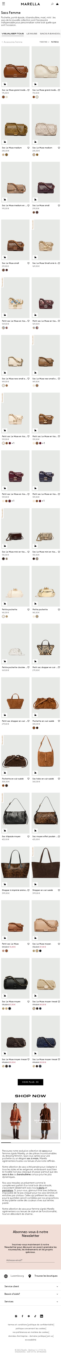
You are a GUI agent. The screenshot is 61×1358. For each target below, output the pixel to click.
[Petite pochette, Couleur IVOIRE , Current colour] (3, 616)
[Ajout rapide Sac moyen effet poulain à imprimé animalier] (35, 831)
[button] (55, 42)
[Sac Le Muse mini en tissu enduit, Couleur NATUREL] (7, 559)
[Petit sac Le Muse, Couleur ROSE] (3, 951)
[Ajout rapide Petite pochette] (4, 604)
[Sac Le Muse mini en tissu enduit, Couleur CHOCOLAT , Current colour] (3, 559)
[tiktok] (35, 1316)
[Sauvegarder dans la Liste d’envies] (28, 91)
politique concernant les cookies (30, 1328)
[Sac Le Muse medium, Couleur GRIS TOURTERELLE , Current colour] (34, 155)
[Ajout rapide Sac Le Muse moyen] (35, 938)
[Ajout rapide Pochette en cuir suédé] (35, 715)
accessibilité (30, 1340)
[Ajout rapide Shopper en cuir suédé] (35, 884)
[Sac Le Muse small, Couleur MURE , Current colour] (37, 212)
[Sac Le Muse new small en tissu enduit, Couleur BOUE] (7, 385)
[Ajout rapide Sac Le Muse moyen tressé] (35, 996)
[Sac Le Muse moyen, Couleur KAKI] (34, 951)
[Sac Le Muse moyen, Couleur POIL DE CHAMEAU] (6, 1008)
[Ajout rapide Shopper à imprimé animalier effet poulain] (4, 884)
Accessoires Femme (13, 42)
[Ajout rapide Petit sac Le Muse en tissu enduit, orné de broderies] (4, 315)
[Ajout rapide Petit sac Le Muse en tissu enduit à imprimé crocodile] (4, 430)
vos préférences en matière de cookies (30, 1332)
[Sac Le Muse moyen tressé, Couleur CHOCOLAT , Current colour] (6, 1066)
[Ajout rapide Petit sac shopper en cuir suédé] (4, 715)
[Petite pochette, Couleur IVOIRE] (34, 616)
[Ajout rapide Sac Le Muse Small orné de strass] (35, 257)
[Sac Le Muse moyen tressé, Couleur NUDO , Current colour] (34, 1008)
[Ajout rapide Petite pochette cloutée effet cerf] (4, 661)
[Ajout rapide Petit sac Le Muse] (4, 938)
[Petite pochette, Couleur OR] (7, 616)
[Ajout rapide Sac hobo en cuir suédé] (35, 773)
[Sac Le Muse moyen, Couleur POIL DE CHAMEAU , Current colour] (37, 951)
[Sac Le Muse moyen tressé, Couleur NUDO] (3, 1066)
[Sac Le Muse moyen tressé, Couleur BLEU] (40, 1008)
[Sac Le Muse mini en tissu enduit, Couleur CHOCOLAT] (34, 559)
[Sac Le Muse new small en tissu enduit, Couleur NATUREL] (34, 385)
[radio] (13, 33)
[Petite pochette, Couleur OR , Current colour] (37, 616)
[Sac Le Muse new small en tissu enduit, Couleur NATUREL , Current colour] (3, 385)
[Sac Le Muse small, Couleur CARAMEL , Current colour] (3, 270)
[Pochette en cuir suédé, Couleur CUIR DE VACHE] (3, 785)
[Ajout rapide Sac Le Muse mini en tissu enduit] (4, 546)
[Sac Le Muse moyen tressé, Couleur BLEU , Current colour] (40, 1066)
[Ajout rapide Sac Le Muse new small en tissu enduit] (4, 373)
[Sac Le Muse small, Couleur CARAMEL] (34, 212)
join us (50, 1336)
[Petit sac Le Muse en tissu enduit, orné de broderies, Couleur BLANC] (34, 328)
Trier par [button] (43, 42)
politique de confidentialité (40, 1325)
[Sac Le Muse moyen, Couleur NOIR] (40, 951)
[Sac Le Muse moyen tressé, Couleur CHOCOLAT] (37, 1008)
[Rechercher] (52, 4)
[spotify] (28, 1316)
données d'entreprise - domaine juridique (27, 1336)
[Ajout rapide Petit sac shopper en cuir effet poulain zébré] (35, 661)
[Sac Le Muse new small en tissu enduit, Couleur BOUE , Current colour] (37, 385)
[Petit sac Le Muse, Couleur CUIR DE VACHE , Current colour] (6, 951)
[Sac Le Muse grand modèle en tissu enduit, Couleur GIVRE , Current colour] (37, 97)
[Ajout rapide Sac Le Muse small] (35, 200)
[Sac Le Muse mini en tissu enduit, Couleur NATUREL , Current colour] (37, 559)
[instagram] (16, 1316)
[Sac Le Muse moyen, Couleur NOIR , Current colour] (10, 1008)
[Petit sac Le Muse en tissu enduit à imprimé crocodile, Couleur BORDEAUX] (10, 443)
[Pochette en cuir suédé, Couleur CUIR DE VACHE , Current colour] (34, 728)
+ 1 (13, 443)
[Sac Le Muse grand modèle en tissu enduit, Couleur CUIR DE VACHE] (34, 97)
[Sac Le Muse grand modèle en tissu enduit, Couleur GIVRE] (7, 97)
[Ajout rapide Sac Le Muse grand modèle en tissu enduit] (4, 84)
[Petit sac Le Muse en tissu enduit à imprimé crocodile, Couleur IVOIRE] (34, 443)
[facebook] (22, 1316)
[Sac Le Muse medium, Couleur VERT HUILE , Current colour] (6, 155)
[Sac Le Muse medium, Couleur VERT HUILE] (37, 155)
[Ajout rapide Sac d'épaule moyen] (4, 831)
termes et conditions (17, 1325)
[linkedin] (41, 1316)
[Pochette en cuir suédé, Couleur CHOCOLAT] (37, 728)
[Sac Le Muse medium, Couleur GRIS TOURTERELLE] (3, 155)
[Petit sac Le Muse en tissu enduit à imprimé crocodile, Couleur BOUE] (7, 443)
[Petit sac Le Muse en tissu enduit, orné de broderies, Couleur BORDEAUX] (7, 328)
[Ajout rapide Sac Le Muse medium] (4, 142)
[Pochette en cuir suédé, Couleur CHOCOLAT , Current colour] (6, 785)
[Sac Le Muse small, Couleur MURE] (7, 270)
